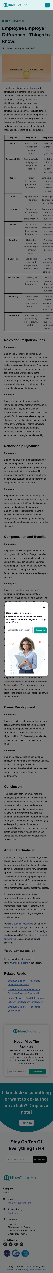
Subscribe (40, 630)
